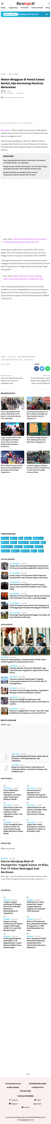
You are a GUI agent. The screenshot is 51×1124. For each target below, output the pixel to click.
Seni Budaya (7, 624)
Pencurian (5, 538)
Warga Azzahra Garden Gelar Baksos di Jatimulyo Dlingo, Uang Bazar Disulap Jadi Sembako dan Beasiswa (25, 167)
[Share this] (36, 368)
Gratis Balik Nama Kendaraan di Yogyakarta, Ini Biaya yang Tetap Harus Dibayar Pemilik (12, 794)
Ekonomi (13, 542)
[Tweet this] (42, 368)
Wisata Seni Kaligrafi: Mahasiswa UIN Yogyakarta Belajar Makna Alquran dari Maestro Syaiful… (30, 701)
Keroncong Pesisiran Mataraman (12, 360)
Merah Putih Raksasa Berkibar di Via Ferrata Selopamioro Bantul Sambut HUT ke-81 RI (20, 173)
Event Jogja (11, 357)
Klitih (20, 538)
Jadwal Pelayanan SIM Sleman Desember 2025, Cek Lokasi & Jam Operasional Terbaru (37, 810)
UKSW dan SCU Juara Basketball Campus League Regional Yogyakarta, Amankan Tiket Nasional (36, 906)
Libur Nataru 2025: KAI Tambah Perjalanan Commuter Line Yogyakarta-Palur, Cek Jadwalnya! (12, 812)
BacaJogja (5, 130)
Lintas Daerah (8, 559)
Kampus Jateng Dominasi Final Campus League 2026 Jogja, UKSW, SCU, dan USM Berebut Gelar (13, 925)
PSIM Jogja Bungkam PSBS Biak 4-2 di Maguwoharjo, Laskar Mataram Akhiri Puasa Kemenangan (12, 943)
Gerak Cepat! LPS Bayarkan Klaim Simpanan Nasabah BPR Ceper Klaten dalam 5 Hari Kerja (29, 576)
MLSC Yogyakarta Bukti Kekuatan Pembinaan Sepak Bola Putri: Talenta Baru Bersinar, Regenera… (36, 943)
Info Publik (6, 778)
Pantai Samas (29, 360)
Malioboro (28, 538)
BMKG (43, 542)
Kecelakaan (5, 551)
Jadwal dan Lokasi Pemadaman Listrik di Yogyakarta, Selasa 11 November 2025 (36, 827)
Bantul (4, 357)
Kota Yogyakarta (7, 547)
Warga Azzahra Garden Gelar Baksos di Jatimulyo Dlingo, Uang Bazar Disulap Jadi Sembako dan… (29, 769)
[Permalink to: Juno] (3, 92)
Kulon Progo (25, 551)
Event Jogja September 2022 (26, 357)
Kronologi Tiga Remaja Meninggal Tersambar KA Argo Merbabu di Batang (30, 616)
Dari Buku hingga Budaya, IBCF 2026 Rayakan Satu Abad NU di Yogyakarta (37, 439)
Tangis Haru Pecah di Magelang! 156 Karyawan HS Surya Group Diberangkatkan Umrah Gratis (29, 567)
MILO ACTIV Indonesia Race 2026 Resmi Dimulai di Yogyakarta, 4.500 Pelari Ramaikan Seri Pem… (37, 925)
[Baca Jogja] (25, 3)
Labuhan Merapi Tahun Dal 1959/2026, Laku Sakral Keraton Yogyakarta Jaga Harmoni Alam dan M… (29, 670)
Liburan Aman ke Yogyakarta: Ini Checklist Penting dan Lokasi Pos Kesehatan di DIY (37, 794)
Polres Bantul (34, 542)
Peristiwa (6, 843)
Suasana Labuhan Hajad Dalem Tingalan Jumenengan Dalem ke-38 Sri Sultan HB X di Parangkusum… (28, 681)
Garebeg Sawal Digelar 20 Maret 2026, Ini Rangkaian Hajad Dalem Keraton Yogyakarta (37, 415)
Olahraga (6, 890)
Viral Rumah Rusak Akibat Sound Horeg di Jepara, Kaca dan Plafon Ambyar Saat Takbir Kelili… (28, 586)
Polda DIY (13, 538)
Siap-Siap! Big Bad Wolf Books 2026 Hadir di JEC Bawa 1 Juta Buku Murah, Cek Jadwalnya (24, 161)
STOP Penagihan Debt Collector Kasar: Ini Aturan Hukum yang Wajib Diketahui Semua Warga (13, 829)
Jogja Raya (15, 765)
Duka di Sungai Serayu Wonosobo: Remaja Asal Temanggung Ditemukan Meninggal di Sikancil (29, 606)
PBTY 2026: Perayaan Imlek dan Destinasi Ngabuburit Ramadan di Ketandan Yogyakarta (11, 468)
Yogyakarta (15, 551)
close (27, 1074)
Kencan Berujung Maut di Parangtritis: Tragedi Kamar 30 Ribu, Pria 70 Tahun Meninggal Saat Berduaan (25, 867)
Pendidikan (18, 547)
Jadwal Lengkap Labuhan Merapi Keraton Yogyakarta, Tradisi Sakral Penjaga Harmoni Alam (38, 468)
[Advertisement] (25, 44)
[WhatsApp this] (47, 368)
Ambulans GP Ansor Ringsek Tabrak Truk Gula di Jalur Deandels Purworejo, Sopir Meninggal (30, 597)
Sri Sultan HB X (23, 542)
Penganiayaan (38, 538)
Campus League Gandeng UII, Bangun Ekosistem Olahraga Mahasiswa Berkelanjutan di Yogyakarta (12, 907)
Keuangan (5, 542)
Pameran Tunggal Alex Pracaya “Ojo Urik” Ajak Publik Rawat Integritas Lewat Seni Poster (29, 712)
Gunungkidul (28, 547)
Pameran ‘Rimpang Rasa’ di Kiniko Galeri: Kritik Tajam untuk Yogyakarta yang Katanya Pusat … (23, 660)
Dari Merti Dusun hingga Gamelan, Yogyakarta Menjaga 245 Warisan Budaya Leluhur (29, 691)
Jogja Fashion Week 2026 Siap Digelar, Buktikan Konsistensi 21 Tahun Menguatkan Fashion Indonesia (11, 442)
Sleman (33, 551)
